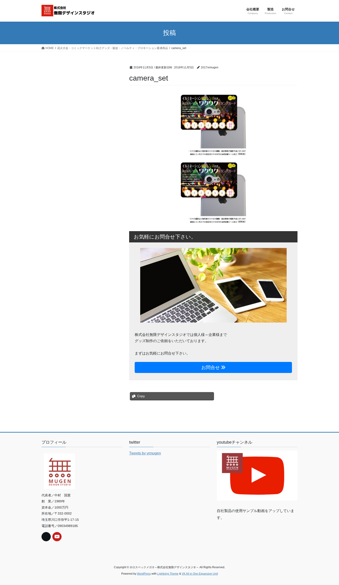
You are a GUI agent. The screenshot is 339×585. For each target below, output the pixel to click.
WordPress (144, 573)
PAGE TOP (327, 563)
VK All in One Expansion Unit (200, 573)
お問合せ (211, 367)
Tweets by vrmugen (145, 453)
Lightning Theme (167, 573)
